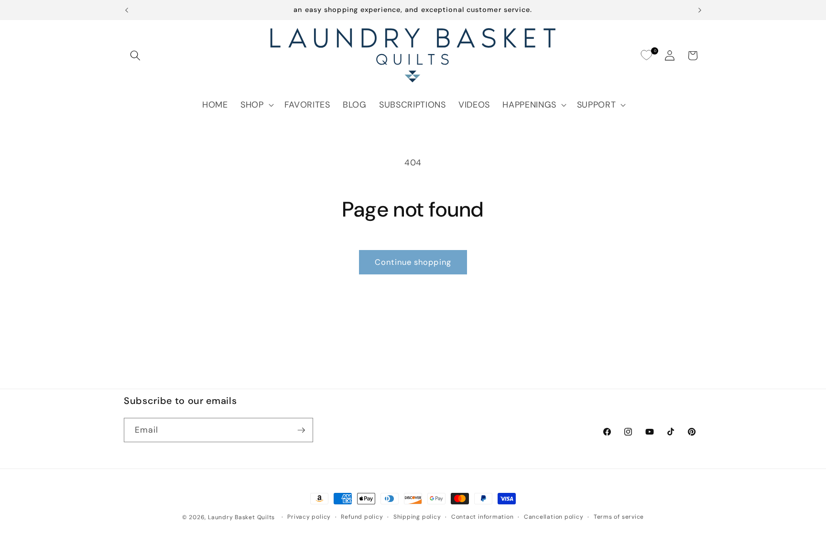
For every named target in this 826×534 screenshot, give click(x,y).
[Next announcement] (699, 10)
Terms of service (619, 517)
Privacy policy (309, 517)
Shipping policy (417, 517)
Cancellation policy (554, 517)
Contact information (482, 517)
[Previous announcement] (126, 10)
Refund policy (362, 517)
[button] (135, 55)
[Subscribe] (301, 430)
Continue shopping (413, 262)
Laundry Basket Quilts (241, 517)
